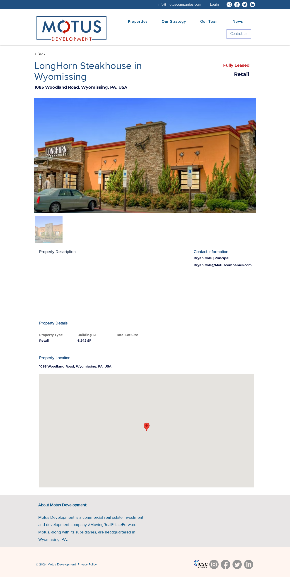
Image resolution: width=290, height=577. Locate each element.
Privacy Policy (87, 564)
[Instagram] (229, 4)
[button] (214, 4)
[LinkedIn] (252, 4)
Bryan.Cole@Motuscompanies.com (223, 265)
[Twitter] (244, 4)
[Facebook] (237, 4)
